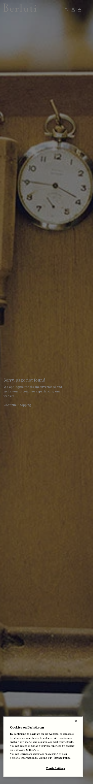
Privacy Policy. (62, 757)
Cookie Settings (55, 768)
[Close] (75, 721)
